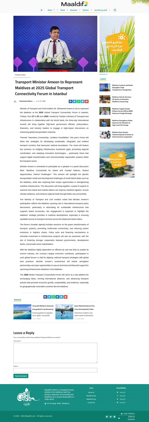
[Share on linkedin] (57, 297)
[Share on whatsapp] (78, 101)
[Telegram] (114, 416)
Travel (62, 10)
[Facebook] (106, 416)
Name (15, 366)
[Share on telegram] (83, 101)
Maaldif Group (91, 399)
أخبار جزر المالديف (100, 10)
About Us (91, 392)
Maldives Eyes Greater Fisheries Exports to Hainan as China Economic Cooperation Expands (122, 135)
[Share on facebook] (70, 101)
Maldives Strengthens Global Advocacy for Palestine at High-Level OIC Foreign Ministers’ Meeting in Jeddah (122, 124)
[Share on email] (87, 101)
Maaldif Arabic (91, 395)
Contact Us (91, 402)
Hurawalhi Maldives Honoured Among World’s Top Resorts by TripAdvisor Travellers (43, 309)
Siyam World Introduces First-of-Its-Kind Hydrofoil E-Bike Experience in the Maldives (84, 309)
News (50, 10)
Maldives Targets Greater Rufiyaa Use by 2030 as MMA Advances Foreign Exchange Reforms (122, 112)
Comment (17, 341)
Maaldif (122, 392)
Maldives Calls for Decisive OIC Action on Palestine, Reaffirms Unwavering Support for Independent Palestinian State (121, 101)
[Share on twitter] (74, 101)
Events (18, 75)
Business (73, 10)
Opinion (86, 10)
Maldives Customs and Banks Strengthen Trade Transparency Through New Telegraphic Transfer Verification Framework (122, 90)
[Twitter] (110, 416)
